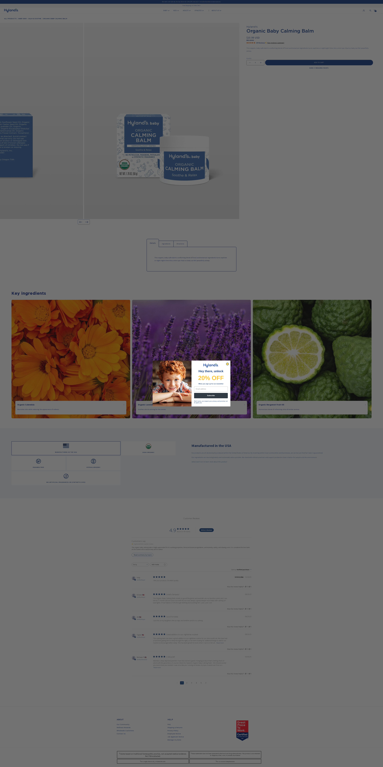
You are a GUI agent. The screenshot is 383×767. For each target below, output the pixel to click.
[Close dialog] (227, 364)
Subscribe (211, 395)
